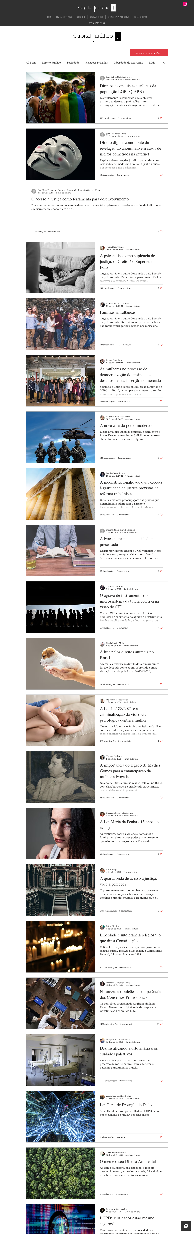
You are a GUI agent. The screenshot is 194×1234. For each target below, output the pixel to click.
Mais (152, 62)
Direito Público (51, 62)
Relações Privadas (96, 62)
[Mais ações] (162, 78)
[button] (164, 63)
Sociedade (73, 62)
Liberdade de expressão (128, 62)
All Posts (31, 62)
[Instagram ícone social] (185, 4)
